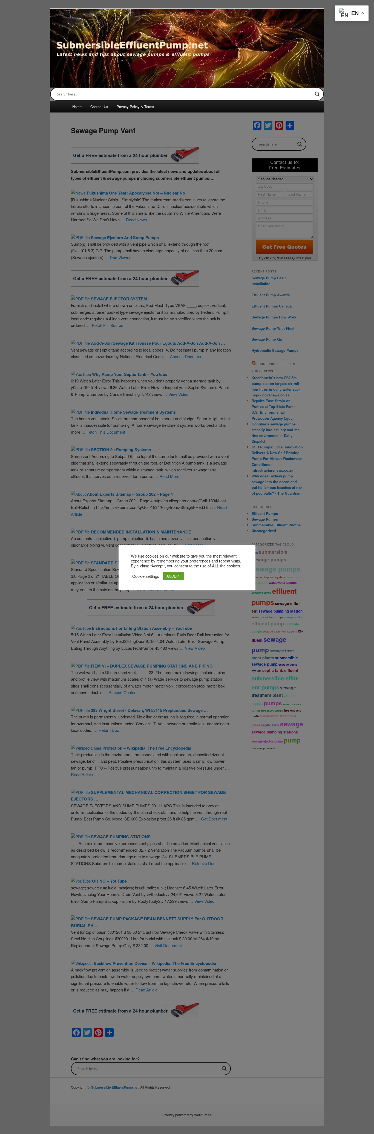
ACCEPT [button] (173, 576)
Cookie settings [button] (145, 576)
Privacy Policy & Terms (135, 106)
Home (77, 106)
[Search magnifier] (317, 94)
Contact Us (99, 106)
